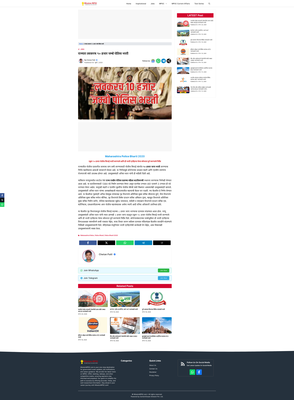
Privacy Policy (154, 375)
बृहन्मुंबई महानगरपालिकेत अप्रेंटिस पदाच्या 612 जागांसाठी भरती (155, 337)
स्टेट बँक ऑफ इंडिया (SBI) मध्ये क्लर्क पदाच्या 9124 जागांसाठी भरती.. (201, 88)
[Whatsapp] (2, 204)
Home (128, 4)
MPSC (161, 4)
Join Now (163, 270)
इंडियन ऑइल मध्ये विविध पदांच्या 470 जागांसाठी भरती (91, 336)
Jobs (153, 4)
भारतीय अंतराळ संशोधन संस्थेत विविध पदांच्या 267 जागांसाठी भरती (200, 78)
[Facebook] (2, 195)
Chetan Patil (91, 60)
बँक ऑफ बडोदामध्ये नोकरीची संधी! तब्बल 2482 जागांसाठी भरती (123, 337)
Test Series (199, 4)
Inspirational (141, 4)
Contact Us (153, 369)
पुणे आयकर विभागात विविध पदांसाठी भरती (153, 309)
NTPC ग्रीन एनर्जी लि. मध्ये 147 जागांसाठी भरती (124, 309)
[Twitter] (2, 200)
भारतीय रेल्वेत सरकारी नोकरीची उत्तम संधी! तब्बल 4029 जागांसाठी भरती (91, 310)
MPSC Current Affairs (181, 4)
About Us (152, 365)
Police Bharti (99, 235)
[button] (209, 3)
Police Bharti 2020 (111, 235)
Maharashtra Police (87, 235)
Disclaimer (153, 372)
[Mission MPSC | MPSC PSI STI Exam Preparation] (90, 3)
